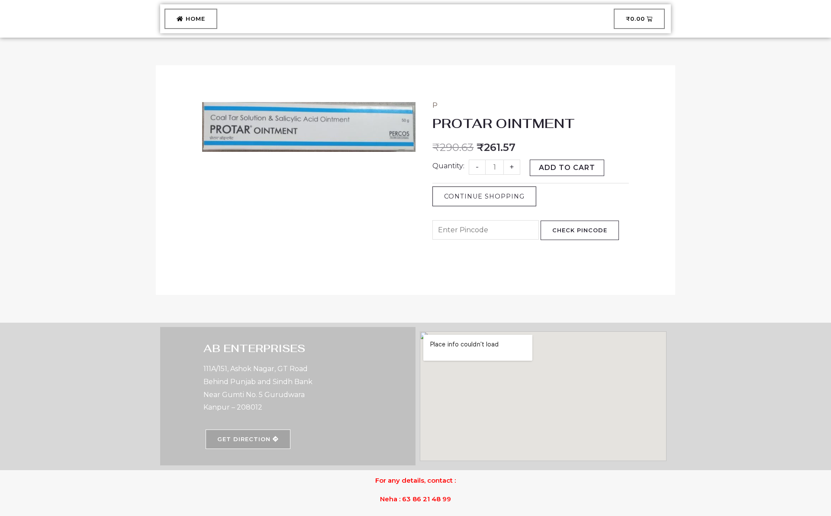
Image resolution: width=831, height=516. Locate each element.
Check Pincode (579, 230)
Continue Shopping (484, 196)
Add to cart (567, 167)
